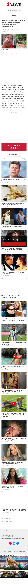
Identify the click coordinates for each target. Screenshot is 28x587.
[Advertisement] (14, 68)
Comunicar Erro (13, 154)
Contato (3, 530)
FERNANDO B (4, 31)
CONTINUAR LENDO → (14, 146)
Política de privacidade (11, 530)
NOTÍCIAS (7, 519)
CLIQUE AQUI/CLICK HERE (18, 538)
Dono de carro (9, 521)
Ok (14, 244)
